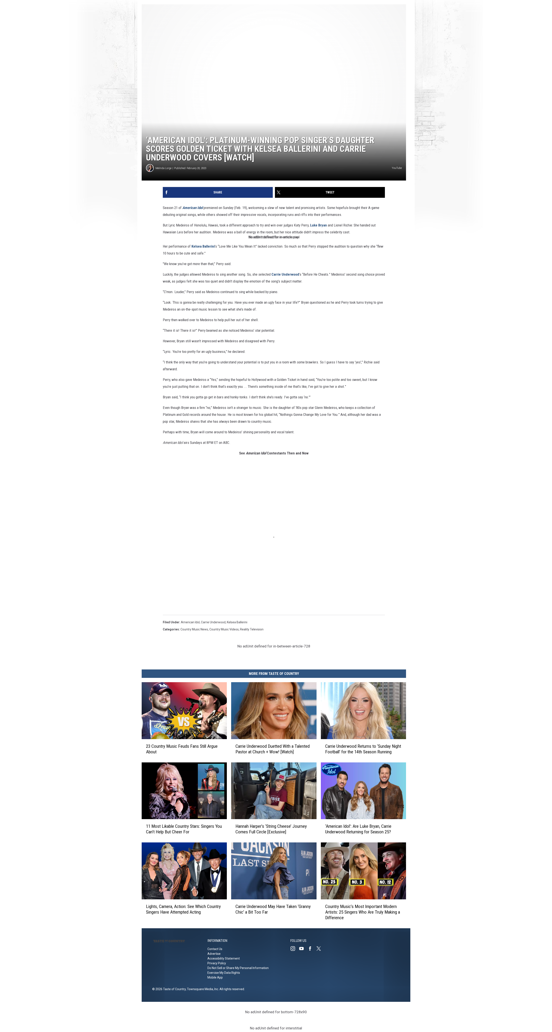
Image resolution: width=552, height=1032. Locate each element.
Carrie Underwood (285, 274)
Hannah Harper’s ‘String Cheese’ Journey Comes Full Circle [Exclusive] (271, 829)
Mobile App (215, 977)
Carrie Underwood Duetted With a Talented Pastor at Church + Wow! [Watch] (272, 749)
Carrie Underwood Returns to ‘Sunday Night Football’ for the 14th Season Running (363, 749)
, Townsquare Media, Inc (202, 989)
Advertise (214, 953)
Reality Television (251, 629)
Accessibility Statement (223, 958)
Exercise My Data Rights (223, 972)
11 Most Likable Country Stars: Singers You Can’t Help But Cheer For (184, 829)
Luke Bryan (318, 225)
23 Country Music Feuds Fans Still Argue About (182, 749)
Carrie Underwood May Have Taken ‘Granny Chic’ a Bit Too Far (273, 909)
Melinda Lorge (163, 168)
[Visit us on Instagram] (294, 948)
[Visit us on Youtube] (303, 948)
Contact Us (214, 949)
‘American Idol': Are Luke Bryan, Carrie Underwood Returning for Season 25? (358, 829)
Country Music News (194, 629)
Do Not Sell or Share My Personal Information (238, 968)
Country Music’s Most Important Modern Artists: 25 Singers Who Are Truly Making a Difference (362, 912)
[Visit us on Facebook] (311, 948)
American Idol (192, 208)
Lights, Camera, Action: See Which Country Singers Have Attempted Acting (183, 909)
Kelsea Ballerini (203, 246)
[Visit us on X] (320, 948)
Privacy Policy (216, 963)
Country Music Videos (224, 629)
